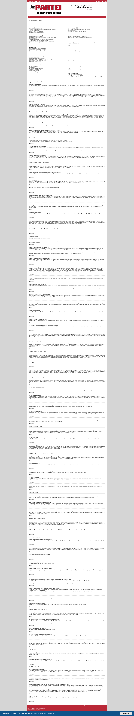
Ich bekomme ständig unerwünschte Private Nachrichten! (77, 36)
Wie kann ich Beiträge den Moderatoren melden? (37, 58)
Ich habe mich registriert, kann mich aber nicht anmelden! (38, 27)
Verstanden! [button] (126, 713)
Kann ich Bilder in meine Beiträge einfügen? (36, 68)
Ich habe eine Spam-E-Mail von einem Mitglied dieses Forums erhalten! (80, 37)
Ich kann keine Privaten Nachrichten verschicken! (76, 35)
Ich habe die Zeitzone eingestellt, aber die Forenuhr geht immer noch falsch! (41, 39)
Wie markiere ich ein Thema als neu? (35, 61)
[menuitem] (30, 1)
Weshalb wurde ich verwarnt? (34, 57)
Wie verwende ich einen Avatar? (34, 42)
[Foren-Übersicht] (60, 8)
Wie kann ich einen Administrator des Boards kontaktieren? (78, 77)
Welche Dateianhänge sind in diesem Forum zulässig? (77, 69)
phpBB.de (30, 198)
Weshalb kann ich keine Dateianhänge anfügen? (37, 56)
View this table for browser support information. (69, 643)
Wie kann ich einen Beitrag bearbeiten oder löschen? (37, 49)
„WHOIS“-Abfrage (38, 686)
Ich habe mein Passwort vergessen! (35, 30)
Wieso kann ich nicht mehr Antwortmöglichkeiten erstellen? (38, 52)
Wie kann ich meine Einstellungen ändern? (36, 36)
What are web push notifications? (73, 61)
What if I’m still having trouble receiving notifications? (76, 66)
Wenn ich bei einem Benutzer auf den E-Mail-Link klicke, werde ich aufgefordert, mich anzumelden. (45, 44)
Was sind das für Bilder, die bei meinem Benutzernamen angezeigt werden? (41, 41)
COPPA (90, 112)
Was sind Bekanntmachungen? (34, 70)
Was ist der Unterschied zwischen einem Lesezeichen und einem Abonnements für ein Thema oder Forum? (86, 54)
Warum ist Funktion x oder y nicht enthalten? (75, 75)
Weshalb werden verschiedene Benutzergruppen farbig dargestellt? (79, 29)
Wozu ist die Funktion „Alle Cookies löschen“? (36, 32)
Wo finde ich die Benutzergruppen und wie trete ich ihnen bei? (78, 27)
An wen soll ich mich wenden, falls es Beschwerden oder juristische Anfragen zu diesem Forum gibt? (85, 76)
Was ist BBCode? (32, 65)
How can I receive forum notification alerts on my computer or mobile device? (81, 62)
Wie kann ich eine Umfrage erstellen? (35, 51)
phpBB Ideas (82, 678)
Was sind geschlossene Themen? (34, 72)
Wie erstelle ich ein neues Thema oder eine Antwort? (37, 48)
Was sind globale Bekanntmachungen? (35, 69)
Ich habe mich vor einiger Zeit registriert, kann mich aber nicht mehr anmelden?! (42, 29)
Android (97, 623)
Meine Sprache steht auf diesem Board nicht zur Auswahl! (38, 40)
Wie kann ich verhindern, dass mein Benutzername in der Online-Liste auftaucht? (42, 37)
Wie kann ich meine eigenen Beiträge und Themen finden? (77, 51)
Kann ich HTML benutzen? (33, 66)
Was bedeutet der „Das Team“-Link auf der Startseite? (77, 31)
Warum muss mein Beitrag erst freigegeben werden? (37, 60)
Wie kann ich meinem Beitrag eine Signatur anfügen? (37, 50)
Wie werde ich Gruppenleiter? (73, 28)
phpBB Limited (98, 197)
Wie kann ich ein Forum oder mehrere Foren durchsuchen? (78, 46)
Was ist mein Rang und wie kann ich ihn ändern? (37, 43)
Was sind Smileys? (32, 67)
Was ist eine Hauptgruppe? (72, 30)
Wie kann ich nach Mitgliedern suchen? (74, 50)
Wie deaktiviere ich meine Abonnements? (75, 58)
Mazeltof (35, 710)
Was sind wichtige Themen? (33, 71)
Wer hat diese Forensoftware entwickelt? (75, 74)
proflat (30, 710)
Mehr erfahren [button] (51, 713)
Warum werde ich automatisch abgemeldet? (36, 31)
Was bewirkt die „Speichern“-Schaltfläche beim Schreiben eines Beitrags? (41, 59)
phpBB (33, 708)
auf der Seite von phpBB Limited (66, 671)
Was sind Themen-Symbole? (33, 73)
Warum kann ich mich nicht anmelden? (35, 28)
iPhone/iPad (92, 623)
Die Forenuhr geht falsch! (33, 38)
